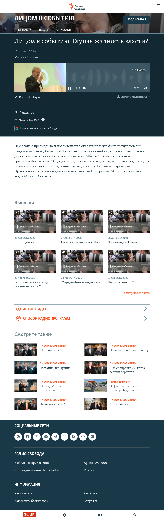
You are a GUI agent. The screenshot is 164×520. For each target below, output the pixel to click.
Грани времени (120, 381)
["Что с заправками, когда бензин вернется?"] (35, 261)
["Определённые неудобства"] (82, 261)
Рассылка (90, 493)
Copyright (90, 501)
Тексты (44, 30)
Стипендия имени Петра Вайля (36, 470)
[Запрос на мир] (95, 404)
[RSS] (74, 436)
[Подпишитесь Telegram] (55, 436)
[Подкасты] (83, 436)
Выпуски (24, 30)
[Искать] (135, 515)
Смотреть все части (137, 293)
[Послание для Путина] (129, 221)
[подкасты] (65, 515)
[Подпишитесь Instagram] (64, 436)
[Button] (25, 113)
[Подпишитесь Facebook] (27, 436)
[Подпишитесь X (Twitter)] (37, 436)
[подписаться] (92, 436)
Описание (63, 30)
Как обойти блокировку (31, 501)
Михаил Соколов (26, 57)
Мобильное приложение (32, 463)
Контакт (90, 470)
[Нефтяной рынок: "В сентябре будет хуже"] (95, 385)
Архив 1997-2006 (96, 463)
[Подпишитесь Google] (18, 436)
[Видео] (100, 515)
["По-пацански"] (35, 221)
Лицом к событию (53, 345)
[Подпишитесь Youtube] (46, 436)
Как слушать (23, 493)
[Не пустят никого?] (129, 261)
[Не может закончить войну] (82, 221)
